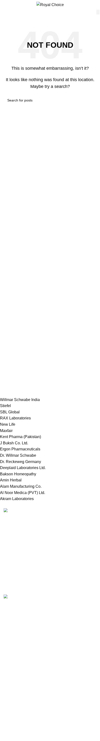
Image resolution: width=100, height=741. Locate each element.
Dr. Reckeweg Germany (20, 462)
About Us (12, 721)
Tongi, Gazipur (16, 628)
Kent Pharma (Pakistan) (20, 437)
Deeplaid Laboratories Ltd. (23, 468)
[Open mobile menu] (5, 5)
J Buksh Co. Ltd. (14, 443)
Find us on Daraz (18, 655)
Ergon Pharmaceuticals (20, 449)
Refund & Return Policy (24, 694)
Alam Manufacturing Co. (21, 486)
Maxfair (6, 431)
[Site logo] (50, 4)
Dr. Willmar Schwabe (18, 455)
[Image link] (17, 511)
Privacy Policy (16, 684)
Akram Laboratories (17, 499)
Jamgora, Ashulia (18, 646)
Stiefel (5, 406)
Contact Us (13, 703)
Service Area (15, 664)
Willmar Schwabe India (20, 400)
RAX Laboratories (15, 418)
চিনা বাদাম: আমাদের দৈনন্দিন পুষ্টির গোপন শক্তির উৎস (36, 602)
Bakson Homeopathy (18, 474)
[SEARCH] (98, 12)
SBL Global (10, 412)
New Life (7, 424)
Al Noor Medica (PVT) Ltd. (22, 493)
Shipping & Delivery (21, 712)
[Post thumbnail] (37, 597)
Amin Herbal (11, 480)
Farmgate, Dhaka (18, 637)
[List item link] (50, 547)
